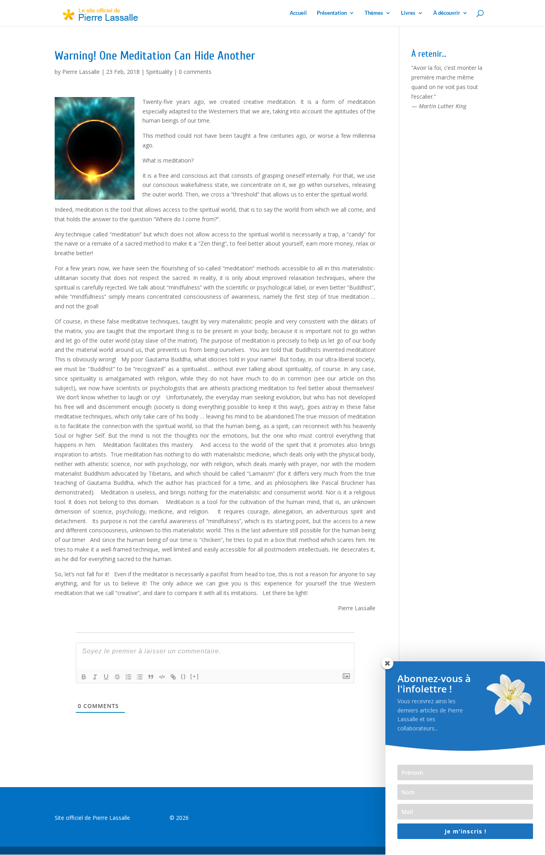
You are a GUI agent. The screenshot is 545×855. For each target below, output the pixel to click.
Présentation (332, 13)
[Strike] (117, 677)
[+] (194, 676)
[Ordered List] (128, 677)
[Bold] (83, 677)
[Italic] (95, 677)
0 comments (195, 71)
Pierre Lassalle (81, 71)
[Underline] (106, 677)
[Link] (173, 677)
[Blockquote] (150, 677)
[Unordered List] (139, 677)
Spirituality (159, 71)
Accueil (298, 13)
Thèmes (374, 13)
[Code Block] (162, 677)
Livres (408, 13)
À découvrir (446, 13)
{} (183, 676)
